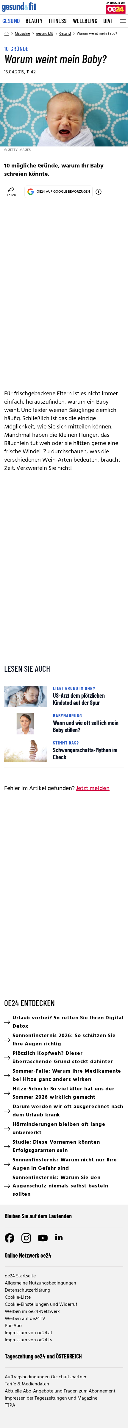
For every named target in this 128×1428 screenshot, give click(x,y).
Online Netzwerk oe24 (28, 1255)
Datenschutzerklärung (27, 1290)
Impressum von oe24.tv (28, 1340)
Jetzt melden (93, 788)
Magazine (22, 33)
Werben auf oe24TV (25, 1319)
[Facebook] (9, 1238)
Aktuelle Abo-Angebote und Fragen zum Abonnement (60, 1391)
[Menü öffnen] (122, 21)
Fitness (58, 20)
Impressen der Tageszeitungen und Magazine (51, 1398)
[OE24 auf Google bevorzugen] (98, 191)
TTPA (10, 1405)
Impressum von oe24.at (28, 1333)
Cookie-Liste (18, 1297)
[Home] (6, 33)
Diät (108, 20)
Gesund (11, 20)
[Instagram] (26, 1238)
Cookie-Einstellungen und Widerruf (41, 1304)
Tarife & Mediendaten (27, 1384)
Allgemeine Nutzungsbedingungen (40, 1283)
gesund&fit (44, 33)
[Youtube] (43, 1238)
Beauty (34, 20)
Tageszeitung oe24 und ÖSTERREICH (43, 1356)
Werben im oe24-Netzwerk (32, 1312)
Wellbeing (85, 20)
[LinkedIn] (59, 1238)
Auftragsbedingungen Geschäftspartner (45, 1377)
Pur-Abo (13, 1326)
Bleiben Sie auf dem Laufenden (38, 1215)
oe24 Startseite (20, 1276)
